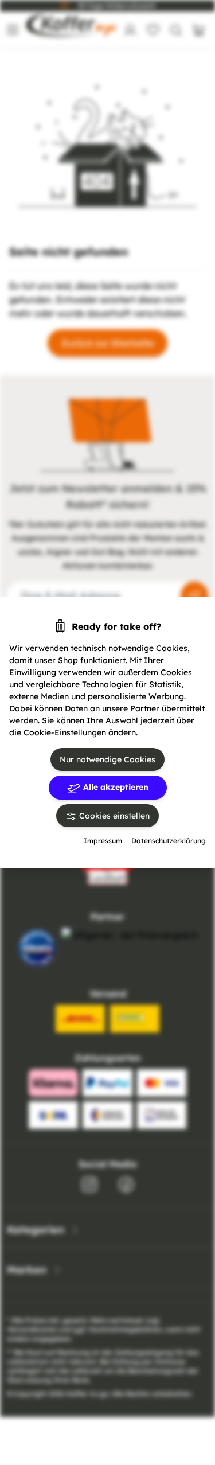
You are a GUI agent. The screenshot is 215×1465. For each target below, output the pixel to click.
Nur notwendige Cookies (107, 759)
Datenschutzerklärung (168, 840)
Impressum (103, 840)
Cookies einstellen (113, 816)
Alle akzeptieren (114, 787)
